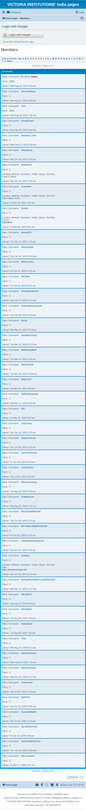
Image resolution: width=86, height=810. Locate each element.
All (20, 59)
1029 (11, 81)
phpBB (32, 794)
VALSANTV (26, 594)
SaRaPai (25, 697)
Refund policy (26, 798)
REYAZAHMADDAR (31, 511)
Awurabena (26, 150)
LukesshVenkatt (29, 452)
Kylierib (24, 208)
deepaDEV (26, 232)
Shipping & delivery (61, 798)
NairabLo (25, 555)
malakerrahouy (28, 438)
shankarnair (27, 682)
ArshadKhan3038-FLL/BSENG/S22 (38, 579)
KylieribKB (7, 222)
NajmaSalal (26, 623)
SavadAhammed (29, 726)
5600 (11, 110)
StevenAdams (28, 756)
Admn (34, 76)
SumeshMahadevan (31, 741)
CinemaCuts (27, 467)
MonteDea (26, 165)
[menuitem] (14, 12)
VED (23, 106)
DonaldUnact (27, 121)
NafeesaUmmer (29, 653)
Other (9, 61)
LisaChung (26, 423)
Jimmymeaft (27, 247)
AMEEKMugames (29, 394)
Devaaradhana (28, 91)
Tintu (23, 638)
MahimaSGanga (29, 482)
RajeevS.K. (26, 379)
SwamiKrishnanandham (32, 541)
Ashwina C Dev (28, 135)
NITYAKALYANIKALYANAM (34, 526)
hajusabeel (26, 609)
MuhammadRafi (28, 350)
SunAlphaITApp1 (29, 335)
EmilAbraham (27, 497)
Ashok (24, 320)
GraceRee (26, 186)
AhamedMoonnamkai (31, 306)
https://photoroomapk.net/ (14, 569)
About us (39, 798)
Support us (77, 798)
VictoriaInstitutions (30, 291)
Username (7, 71)
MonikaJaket (27, 262)
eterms (15, 798)
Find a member (9, 58)
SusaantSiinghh (28, 712)
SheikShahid (27, 364)
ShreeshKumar (28, 668)
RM (23, 408)
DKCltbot (25, 276)
